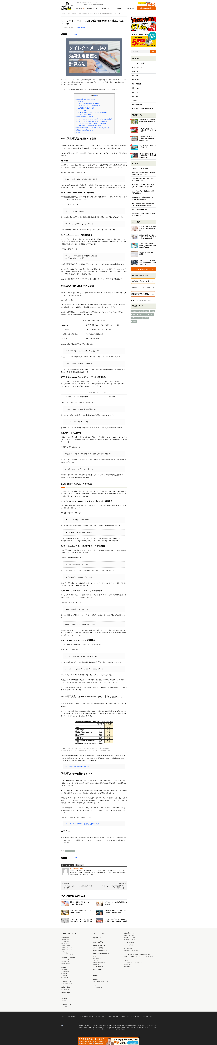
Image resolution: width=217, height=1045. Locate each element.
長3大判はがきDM (65, 945)
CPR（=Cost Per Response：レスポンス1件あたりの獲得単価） (95, 119)
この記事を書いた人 (68, 865)
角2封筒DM (64, 973)
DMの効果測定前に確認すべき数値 (85, 99)
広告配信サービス (66, 1004)
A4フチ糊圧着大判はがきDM (68, 954)
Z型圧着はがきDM (65, 963)
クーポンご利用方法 (128, 945)
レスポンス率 (81, 110)
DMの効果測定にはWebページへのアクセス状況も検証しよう (92, 128)
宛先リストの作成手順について (100, 950)
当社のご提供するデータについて (100, 981)
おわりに (78, 132)
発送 (147, 311)
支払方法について (129, 933)
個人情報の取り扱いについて (86, 1016)
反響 (153, 311)
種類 (141, 311)
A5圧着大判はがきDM (66, 950)
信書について (96, 964)
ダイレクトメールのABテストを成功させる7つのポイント (83, 824)
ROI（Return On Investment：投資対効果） (89, 125)
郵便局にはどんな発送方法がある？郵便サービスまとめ (143, 214)
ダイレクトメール (137, 67)
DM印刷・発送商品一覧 (68, 933)
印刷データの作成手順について (100, 948)
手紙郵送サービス (66, 981)
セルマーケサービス (137, 104)
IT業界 (146, 318)
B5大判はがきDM (65, 943)
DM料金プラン (106, 8)
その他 (126, 960)
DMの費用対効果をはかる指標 (84, 117)
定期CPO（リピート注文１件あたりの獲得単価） (91, 123)
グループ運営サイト (72, 1016)
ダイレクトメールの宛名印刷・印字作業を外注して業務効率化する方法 (147, 262)
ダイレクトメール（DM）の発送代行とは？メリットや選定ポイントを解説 (143, 186)
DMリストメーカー (65, 989)
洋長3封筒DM (64, 977)
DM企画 (134, 321)
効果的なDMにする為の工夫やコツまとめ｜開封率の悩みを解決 (143, 198)
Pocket (75, 34)
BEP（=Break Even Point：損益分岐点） (88, 103)
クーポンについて (129, 942)
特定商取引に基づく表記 (133, 1016)
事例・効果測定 (81, 27)
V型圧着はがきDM (65, 961)
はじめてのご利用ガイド (99, 942)
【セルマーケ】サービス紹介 (140, 168)
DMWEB (95, 975)
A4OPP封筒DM (64, 969)
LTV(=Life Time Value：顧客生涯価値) (88, 105)
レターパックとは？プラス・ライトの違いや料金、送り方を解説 (147, 130)
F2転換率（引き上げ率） (84, 114)
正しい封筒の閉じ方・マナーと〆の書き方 (147, 146)
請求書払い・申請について (130, 939)
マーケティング (70, 851)
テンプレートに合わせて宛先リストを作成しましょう (138, 954)
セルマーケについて (99, 933)
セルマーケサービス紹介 (139, 63)
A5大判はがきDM (65, 941)
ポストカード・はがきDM (68, 957)
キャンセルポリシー (97, 972)
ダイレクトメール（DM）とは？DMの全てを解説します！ (143, 179)
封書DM (63, 967)
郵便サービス (135, 88)
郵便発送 (95, 956)
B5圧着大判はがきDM (66, 952)
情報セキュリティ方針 (113, 1016)
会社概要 (63, 1016)
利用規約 (123, 1016)
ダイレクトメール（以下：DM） (71, 79)
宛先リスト (135, 75)
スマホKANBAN (65, 1006)
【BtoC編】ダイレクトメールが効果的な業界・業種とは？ (78, 886)
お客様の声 (64, 998)
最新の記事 (80, 865)
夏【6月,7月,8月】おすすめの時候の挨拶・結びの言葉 (147, 120)
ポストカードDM (65, 959)
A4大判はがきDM (65, 939)
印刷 (134, 314)
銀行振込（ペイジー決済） (130, 937)
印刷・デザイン (136, 92)
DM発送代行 (135, 79)
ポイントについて (129, 948)
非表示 (95, 95)
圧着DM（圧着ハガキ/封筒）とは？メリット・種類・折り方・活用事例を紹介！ (147, 236)
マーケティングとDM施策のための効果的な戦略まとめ (143, 192)
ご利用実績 (118, 8)
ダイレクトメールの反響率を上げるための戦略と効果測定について (143, 173)
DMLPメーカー (64, 995)
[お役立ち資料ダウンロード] (143, 281)
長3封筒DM (64, 975)
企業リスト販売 (65, 987)
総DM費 (79, 101)
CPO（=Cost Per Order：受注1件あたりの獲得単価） (92, 121)
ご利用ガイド (97, 937)
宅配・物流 (135, 96)
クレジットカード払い (129, 935)
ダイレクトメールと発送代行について (142, 108)
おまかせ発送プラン (97, 958)
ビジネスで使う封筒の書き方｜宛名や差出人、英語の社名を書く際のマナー (147, 155)
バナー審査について (97, 987)
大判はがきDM (65, 937)
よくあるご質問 (127, 964)
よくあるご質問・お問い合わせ (148, 1016)
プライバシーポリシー (101, 1016)
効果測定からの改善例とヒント (84, 130)
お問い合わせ (130, 8)
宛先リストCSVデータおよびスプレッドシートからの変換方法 (138, 956)
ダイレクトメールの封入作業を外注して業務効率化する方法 (147, 228)
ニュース (134, 100)
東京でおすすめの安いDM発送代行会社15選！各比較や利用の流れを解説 (143, 204)
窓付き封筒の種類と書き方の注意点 (147, 253)
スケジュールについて (98, 966)
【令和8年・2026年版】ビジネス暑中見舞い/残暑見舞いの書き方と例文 (147, 138)
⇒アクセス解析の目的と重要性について (76, 767)
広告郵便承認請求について (99, 962)
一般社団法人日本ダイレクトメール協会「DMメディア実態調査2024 (87, 748)
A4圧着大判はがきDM (66, 947)
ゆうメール (95, 960)
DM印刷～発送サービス (99, 945)
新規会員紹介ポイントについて (131, 950)
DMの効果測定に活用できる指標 (84, 108)
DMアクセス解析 (66, 992)
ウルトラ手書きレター (66, 983)
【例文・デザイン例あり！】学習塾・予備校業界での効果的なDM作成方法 (147, 245)
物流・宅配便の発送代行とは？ (141, 209)
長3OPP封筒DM (65, 971)
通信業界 (135, 311)
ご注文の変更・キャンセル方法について (133, 962)
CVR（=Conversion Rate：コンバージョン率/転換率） (92, 112)
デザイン (151, 314)
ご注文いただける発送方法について (101, 953)
